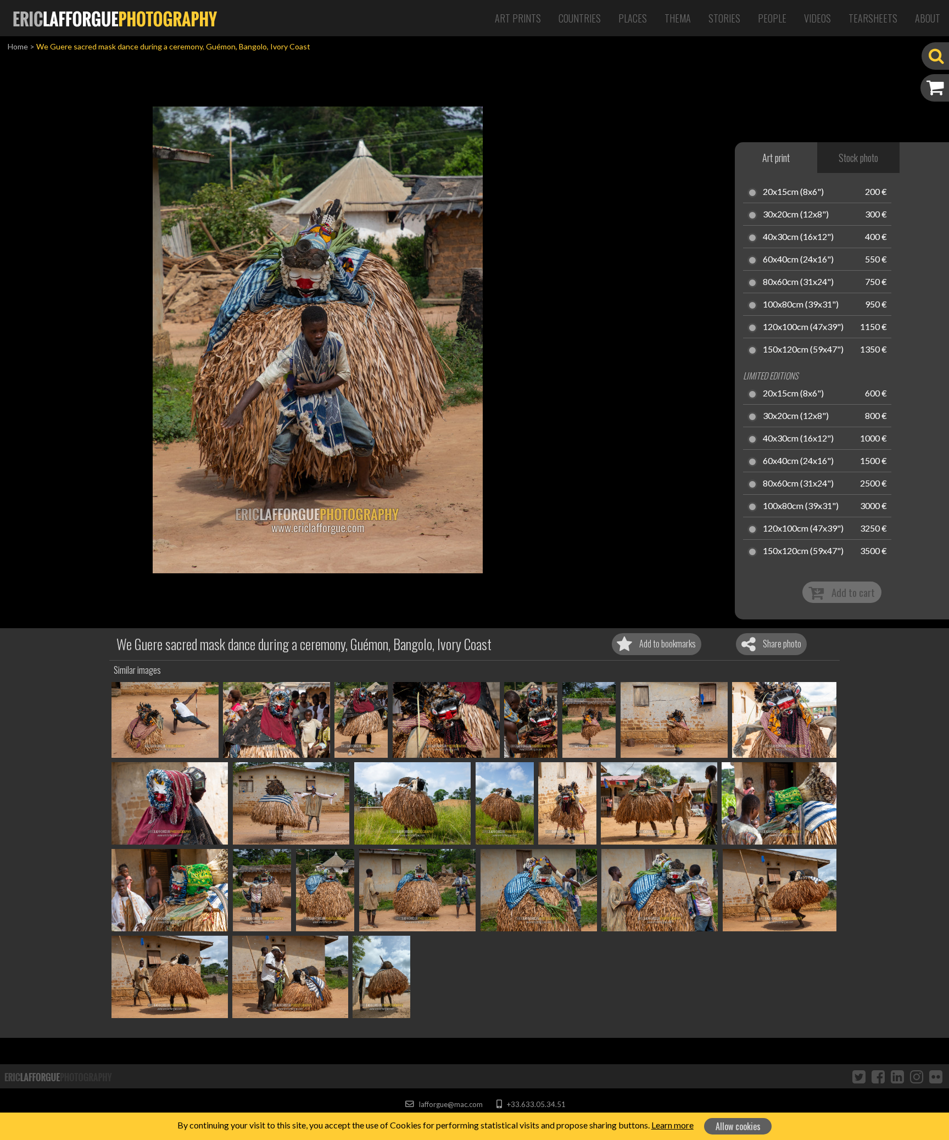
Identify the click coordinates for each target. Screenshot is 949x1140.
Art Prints (518, 18)
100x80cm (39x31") (801, 304)
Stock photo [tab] (858, 157)
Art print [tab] (776, 157)
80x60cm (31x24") (798, 282)
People (772, 18)
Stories (724, 18)
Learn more (672, 1125)
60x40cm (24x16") (798, 259)
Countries (580, 18)
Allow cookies (738, 1126)
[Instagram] (916, 1076)
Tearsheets (872, 18)
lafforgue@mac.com (449, 1104)
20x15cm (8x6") (793, 192)
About (927, 18)
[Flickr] (935, 1076)
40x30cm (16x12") (798, 237)
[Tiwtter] (859, 1076)
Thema (678, 18)
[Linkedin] (897, 1076)
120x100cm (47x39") (803, 327)
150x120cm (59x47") (803, 349)
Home (18, 46)
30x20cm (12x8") (796, 214)
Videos (817, 18)
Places (632, 18)
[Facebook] (878, 1076)
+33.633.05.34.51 (535, 1104)
